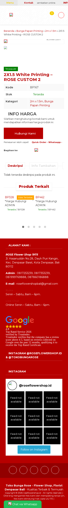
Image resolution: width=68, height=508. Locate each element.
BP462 (40, 197)
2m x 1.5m (36, 101)
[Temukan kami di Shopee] (45, 473)
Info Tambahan (44, 166)
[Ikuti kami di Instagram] (23, 473)
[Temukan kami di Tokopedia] (55, 473)
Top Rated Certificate (29, 345)
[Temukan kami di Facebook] (13, 473)
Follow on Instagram (34, 449)
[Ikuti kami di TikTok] (34, 473)
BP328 (9, 197)
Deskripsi (15, 166)
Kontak (28, 2)
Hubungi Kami (25, 133)
